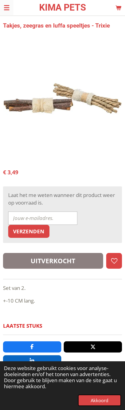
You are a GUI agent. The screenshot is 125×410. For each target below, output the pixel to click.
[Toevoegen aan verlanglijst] (114, 261)
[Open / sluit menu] (6, 7)
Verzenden (28, 231)
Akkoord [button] (99, 400)
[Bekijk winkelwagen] (118, 7)
